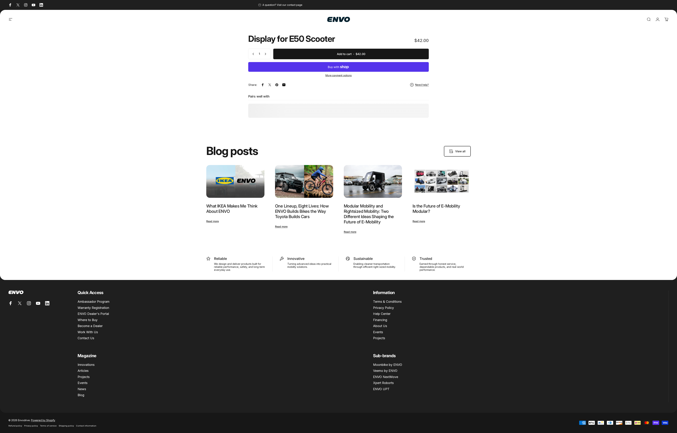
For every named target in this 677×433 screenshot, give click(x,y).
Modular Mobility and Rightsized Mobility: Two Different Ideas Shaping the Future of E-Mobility (369, 213)
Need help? (422, 84)
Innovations (86, 365)
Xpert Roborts (383, 383)
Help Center (382, 314)
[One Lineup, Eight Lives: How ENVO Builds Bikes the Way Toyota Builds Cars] (304, 181)
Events (378, 332)
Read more (212, 221)
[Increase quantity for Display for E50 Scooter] (266, 54)
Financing (380, 320)
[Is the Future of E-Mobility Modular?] (442, 181)
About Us (380, 326)
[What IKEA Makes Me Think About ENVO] (235, 181)
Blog (81, 395)
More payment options (338, 75)
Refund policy (15, 426)
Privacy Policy (383, 308)
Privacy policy (31, 426)
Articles (83, 371)
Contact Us (86, 338)
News (82, 389)
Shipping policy (66, 426)
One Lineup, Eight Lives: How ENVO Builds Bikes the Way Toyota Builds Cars (302, 211)
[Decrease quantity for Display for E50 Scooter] (252, 54)
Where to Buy (87, 320)
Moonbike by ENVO (387, 365)
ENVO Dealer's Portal (93, 314)
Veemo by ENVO (385, 371)
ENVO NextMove (385, 377)
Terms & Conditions (387, 301)
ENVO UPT (381, 389)
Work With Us (88, 332)
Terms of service (48, 426)
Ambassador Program (93, 301)
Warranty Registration (93, 308)
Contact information (86, 426)
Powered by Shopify (43, 420)
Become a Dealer (90, 326)
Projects (379, 338)
